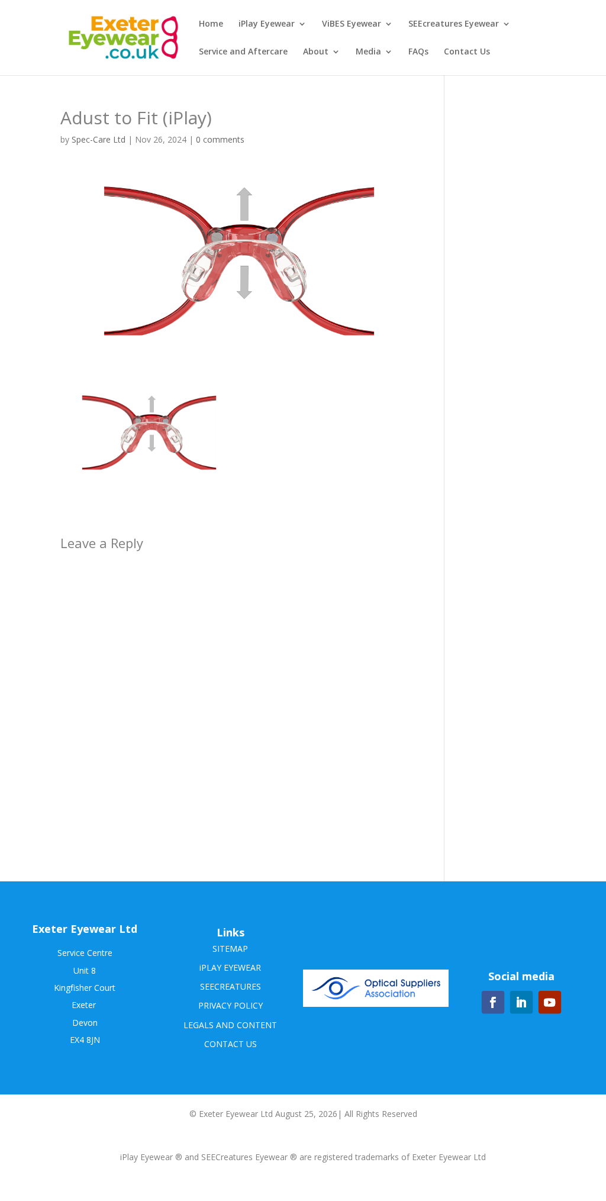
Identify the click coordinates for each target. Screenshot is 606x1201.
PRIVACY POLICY (230, 1005)
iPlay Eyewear (266, 24)
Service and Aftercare (243, 52)
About (315, 52)
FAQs (418, 52)
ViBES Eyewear (351, 24)
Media (368, 52)
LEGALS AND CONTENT (230, 1025)
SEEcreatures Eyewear (453, 24)
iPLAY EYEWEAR (230, 967)
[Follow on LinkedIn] (521, 1002)
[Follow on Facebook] (492, 1002)
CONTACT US (230, 1043)
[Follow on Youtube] (549, 1002)
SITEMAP (230, 948)
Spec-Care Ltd (98, 139)
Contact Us (467, 52)
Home (211, 24)
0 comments (220, 139)
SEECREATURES (230, 986)
